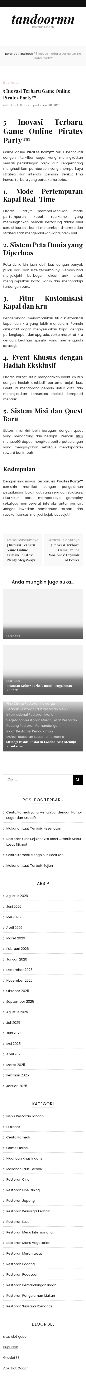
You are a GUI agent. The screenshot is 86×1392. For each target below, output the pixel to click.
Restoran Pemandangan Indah (31, 1285)
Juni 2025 (14, 1033)
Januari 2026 (16, 959)
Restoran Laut (30, 709)
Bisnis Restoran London (25, 1116)
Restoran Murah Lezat (43, 720)
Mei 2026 (13, 917)
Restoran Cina (17, 1179)
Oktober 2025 (17, 990)
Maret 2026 (15, 938)
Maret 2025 (15, 1064)
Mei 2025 (13, 1043)
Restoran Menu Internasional (29, 1232)
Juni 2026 (14, 906)
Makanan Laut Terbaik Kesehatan (33, 828)
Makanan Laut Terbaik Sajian (29, 865)
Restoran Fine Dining (23, 1190)
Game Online (17, 1148)
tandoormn (43, 18)
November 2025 (19, 980)
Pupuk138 (10, 1347)
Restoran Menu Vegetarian (28, 1242)
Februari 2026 (17, 948)
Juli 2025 (13, 1022)
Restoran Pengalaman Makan (30, 1295)
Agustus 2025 (17, 1012)
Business (11, 82)
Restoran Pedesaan (22, 1274)
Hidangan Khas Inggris (24, 1158)
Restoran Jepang (20, 1200)
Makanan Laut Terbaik (24, 1169)
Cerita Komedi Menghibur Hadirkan (34, 855)
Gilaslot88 (11, 1357)
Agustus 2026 (17, 895)
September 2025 (20, 1001)
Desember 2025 (19, 969)
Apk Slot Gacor (15, 1368)
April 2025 (14, 1054)
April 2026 (14, 927)
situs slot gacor (15, 1336)
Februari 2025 (17, 1075)
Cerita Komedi (18, 1137)
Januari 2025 (16, 1086)
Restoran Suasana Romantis (41, 736)
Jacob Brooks (19, 105)
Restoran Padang (20, 1264)
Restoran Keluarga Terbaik (28, 1211)
